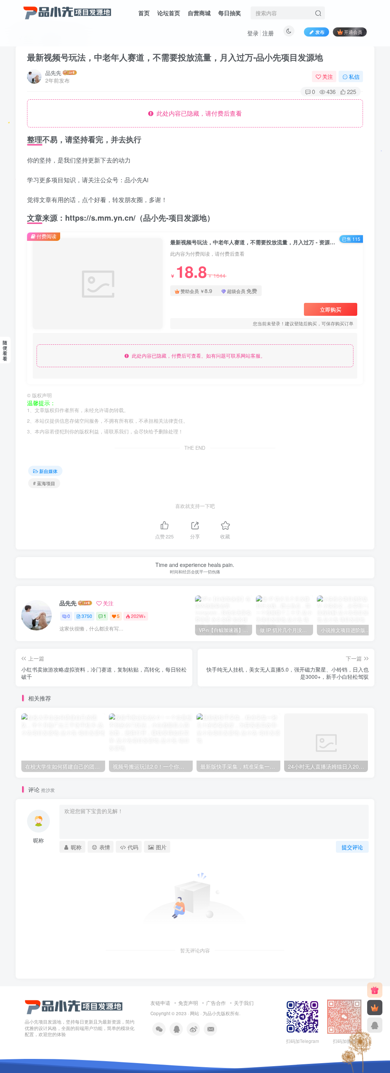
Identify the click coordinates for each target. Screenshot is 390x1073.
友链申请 (160, 1002)
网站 (194, 1013)
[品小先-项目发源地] (74, 1006)
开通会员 (353, 32)
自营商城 (199, 13)
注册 (268, 33)
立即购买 (330, 309)
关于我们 (244, 1002)
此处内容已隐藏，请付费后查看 (197, 113)
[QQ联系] (374, 1025)
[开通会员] (374, 1007)
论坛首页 (168, 13)
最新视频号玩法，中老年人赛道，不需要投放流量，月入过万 (175, 57)
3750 (87, 616)
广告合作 (216, 1002)
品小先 (214, 1013)
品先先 (53, 72)
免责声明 (188, 1002)
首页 (144, 13)
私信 (354, 76)
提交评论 (352, 847)
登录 (253, 33)
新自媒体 (48, 471)
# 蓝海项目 (44, 483)
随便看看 (5, 350)
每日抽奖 (229, 13)
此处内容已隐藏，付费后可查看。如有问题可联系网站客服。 (197, 355)
